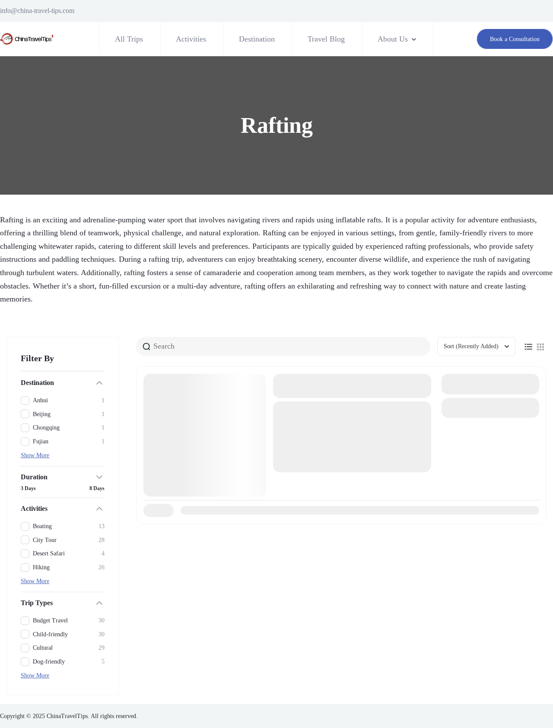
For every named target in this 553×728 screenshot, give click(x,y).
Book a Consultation (515, 38)
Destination (257, 39)
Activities (191, 39)
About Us (393, 39)
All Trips (129, 39)
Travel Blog (326, 39)
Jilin (289, 453)
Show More (35, 455)
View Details (490, 407)
